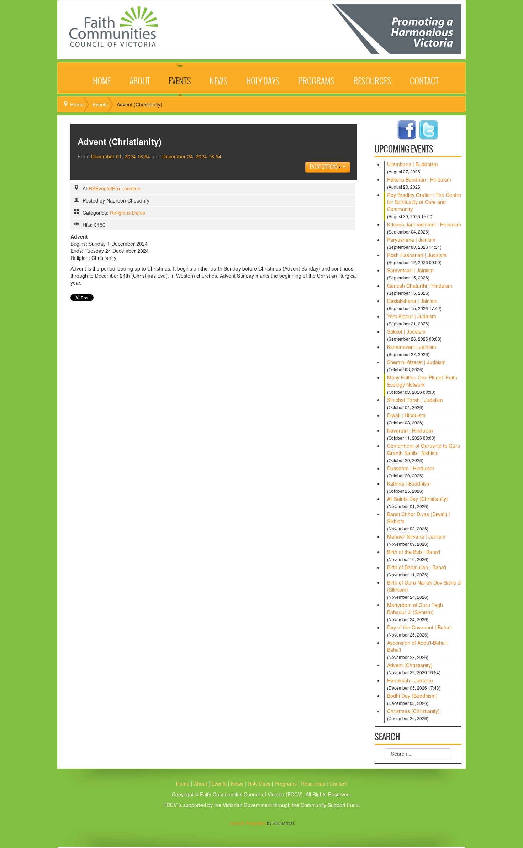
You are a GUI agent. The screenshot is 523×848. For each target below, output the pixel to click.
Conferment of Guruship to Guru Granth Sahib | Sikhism (423, 449)
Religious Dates (127, 212)
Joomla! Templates (247, 823)
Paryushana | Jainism (411, 239)
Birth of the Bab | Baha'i (413, 551)
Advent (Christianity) (410, 665)
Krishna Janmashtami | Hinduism (424, 224)
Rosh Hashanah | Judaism (417, 254)
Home (102, 81)
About (140, 81)
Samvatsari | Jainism (410, 270)
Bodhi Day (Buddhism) (412, 695)
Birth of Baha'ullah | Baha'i (416, 567)
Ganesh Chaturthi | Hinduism (419, 285)
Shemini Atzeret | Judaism (416, 362)
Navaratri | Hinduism (410, 430)
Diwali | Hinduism (406, 415)
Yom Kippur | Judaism (411, 316)
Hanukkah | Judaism (410, 680)
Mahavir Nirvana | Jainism (416, 536)
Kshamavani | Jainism (411, 346)
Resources (372, 81)
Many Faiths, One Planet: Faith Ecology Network (422, 381)
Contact (424, 81)
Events (180, 81)
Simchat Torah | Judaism (415, 399)
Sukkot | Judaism (406, 331)
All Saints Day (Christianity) (417, 498)
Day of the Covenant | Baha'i (419, 627)
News (219, 81)
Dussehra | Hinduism (410, 468)
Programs (316, 81)
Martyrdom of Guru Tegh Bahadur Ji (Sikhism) (415, 608)
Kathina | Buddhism (409, 483)
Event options (324, 167)
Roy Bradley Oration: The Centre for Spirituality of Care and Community (424, 202)
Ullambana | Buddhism (412, 164)
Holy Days (263, 81)
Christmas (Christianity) (413, 710)
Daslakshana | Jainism (412, 300)
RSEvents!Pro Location (115, 188)
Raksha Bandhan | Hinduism (419, 179)
